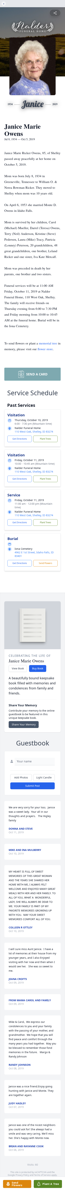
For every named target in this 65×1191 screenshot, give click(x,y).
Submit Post (32, 785)
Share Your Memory (24, 724)
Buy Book (37, 668)
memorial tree (48, 343)
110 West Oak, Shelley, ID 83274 (34, 431)
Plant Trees (45, 438)
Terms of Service (42, 1175)
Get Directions (19, 438)
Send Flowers (45, 563)
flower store (45, 349)
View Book (18, 668)
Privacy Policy (22, 1175)
